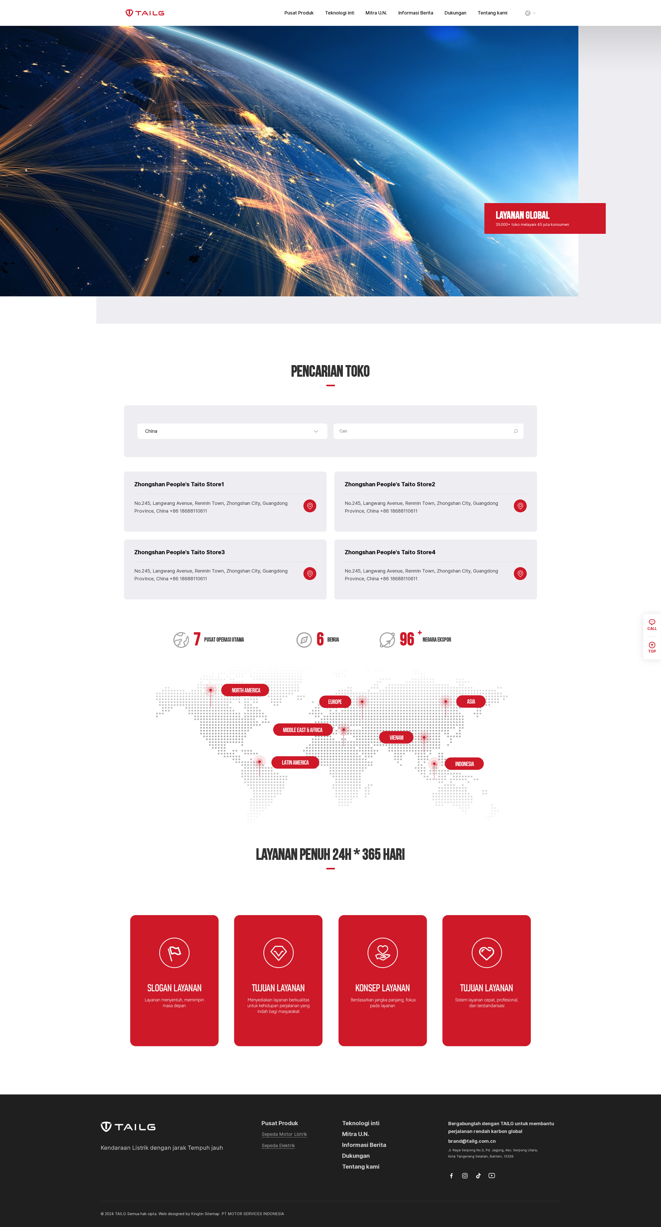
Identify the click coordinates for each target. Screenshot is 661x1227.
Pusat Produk (299, 13)
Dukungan (455, 13)
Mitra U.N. (376, 13)
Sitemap (211, 1213)
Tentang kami (492, 13)
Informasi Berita (415, 13)
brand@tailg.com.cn (472, 1141)
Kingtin (197, 1213)
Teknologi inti (339, 13)
